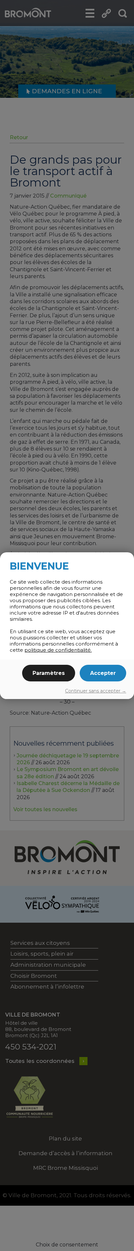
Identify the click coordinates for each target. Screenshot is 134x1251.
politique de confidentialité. (58, 650)
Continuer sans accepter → (95, 691)
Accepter (103, 673)
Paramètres (49, 673)
